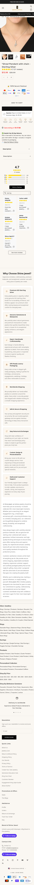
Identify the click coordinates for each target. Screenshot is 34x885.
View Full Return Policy (11, 142)
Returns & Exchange (8, 813)
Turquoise (14, 692)
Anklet (13, 612)
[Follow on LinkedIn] (3, 863)
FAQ (3, 820)
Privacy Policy (6, 763)
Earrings (7, 609)
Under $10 (3, 677)
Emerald (9, 687)
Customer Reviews (8, 779)
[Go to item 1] (4, 57)
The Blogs (5, 798)
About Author (6, 786)
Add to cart (16, 103)
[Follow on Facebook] (3, 860)
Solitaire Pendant (5, 653)
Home (3, 16)
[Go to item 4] (22, 57)
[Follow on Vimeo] (27, 860)
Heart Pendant (4, 656)
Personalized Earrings (19, 666)
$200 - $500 (7, 679)
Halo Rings (12, 630)
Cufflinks (23, 612)
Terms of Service (7, 767)
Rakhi (18, 612)
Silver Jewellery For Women (20, 614)
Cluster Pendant (25, 653)
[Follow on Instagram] (13, 860)
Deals (3, 795)
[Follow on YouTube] (22, 860)
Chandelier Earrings (17, 646)
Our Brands (5, 760)
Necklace (20, 609)
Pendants (13, 609)
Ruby (18, 687)
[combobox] (17, 193)
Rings (1, 609)
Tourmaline (24, 690)
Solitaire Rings (29, 630)
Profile (4, 807)
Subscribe (9, 737)
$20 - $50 (17, 677)
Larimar (20, 692)
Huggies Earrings (5, 646)
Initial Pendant (24, 656)
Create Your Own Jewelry (9, 770)
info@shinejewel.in (12, 848)
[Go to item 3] (16, 57)
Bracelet (26, 609)
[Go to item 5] (28, 56)
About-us (5, 747)
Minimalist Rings (5, 633)
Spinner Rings (24, 633)
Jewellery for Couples (16, 620)
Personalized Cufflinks (21, 669)
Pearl (14, 687)
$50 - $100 (24, 677)
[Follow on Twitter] (8, 860)
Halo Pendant (15, 653)
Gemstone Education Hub (10, 773)
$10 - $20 (7, 16)
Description (7, 149)
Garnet (2, 692)
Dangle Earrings (14, 643)
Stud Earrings (24, 643)
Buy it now (17, 108)
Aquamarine (25, 687)
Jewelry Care (6, 751)
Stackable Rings (5, 627)
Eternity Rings (26, 627)
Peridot (31, 690)
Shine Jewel (8, 504)
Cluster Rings (20, 630)
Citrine (7, 692)
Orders (4, 810)
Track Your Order (7, 817)
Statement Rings (16, 627)
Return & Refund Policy (9, 754)
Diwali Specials (28, 620)
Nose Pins (8, 612)
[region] (17, 703)
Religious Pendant (11, 659)
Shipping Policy (7, 757)
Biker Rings (15, 633)
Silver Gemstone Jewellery (19, 617)
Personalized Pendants (7, 669)
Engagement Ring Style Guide (11, 782)
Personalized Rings (6, 666)
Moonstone (10, 690)
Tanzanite (3, 687)
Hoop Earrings (4, 643)
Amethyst (17, 690)
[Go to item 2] (10, 57)
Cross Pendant (14, 656)
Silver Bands (3, 630)
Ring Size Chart (7, 776)
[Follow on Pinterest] (18, 860)
